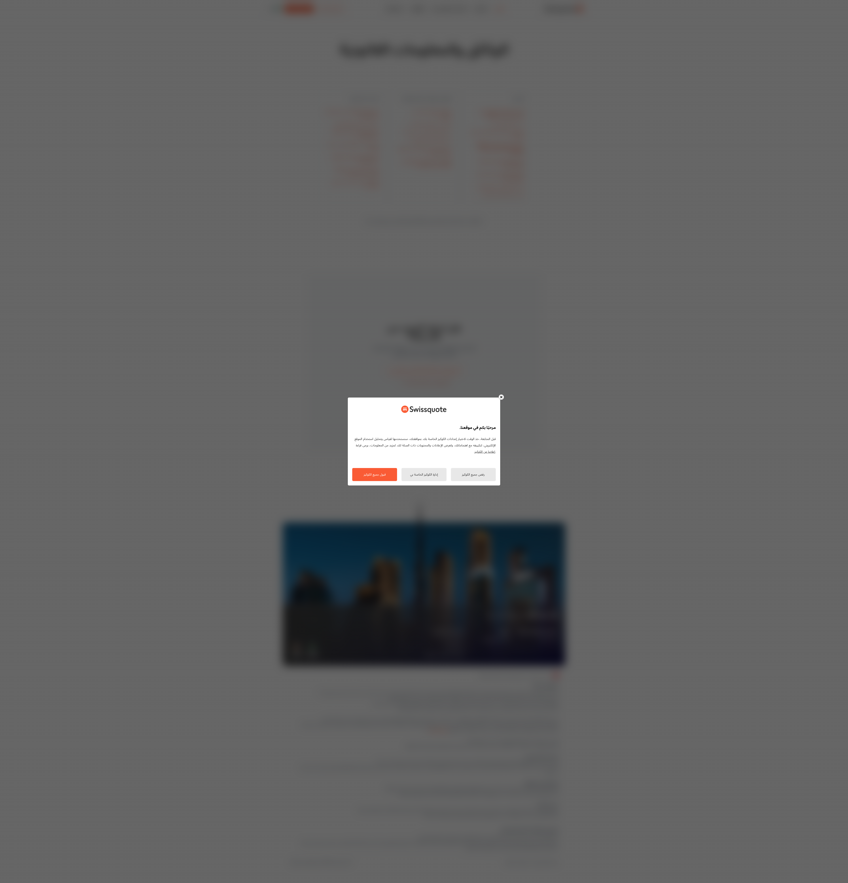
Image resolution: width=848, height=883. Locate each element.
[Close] (501, 397)
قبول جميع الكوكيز (375, 474)
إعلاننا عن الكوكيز (485, 452)
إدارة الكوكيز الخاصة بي (424, 474)
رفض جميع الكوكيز (473, 474)
